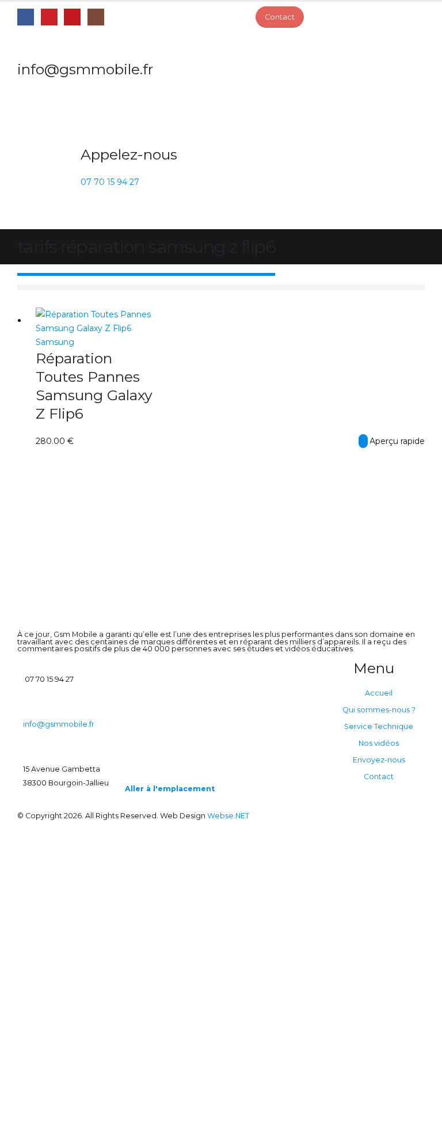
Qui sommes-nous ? (379, 709)
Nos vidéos (379, 743)
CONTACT (363, 441)
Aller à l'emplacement (170, 788)
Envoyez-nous (379, 760)
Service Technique (378, 726)
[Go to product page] (95, 321)
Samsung (55, 342)
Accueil (379, 693)
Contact (379, 776)
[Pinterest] (49, 17)
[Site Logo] (49, 121)
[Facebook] (25, 17)
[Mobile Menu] (87, 215)
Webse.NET (228, 815)
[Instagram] (95, 17)
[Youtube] (72, 17)
